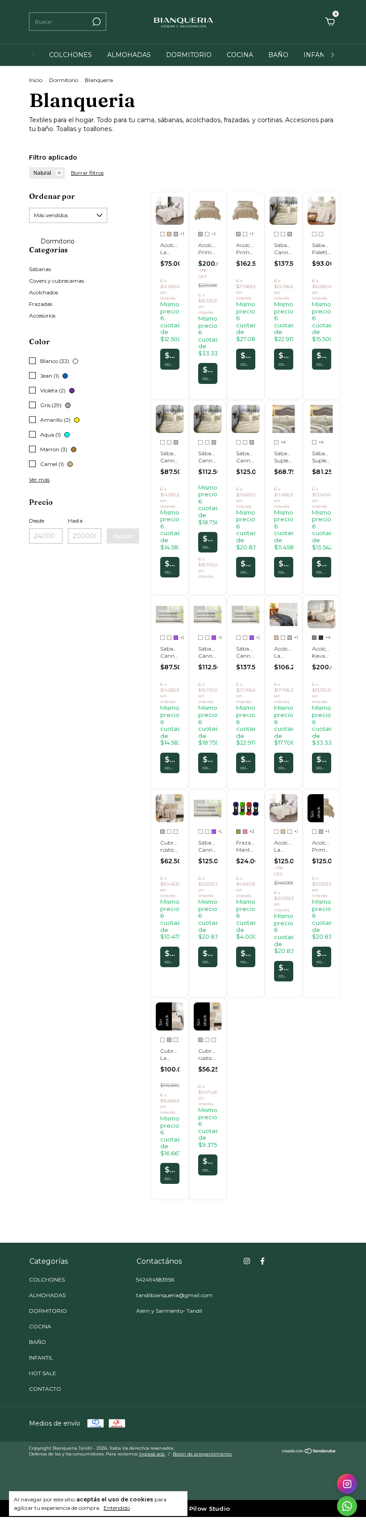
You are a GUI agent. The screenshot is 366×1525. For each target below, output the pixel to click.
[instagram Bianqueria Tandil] (246, 1261)
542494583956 (155, 1279)
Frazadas (40, 304)
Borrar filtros (87, 172)
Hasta (75, 520)
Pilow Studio (209, 1508)
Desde (36, 520)
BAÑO (278, 55)
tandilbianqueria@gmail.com (174, 1295)
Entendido (117, 1507)
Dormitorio (63, 80)
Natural (42, 173)
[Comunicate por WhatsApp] (347, 1506)
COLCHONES (70, 55)
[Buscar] (95, 22)
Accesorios (42, 315)
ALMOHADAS (129, 55)
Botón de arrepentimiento (202, 1454)
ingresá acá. (152, 1454)
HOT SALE (42, 1373)
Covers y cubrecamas (56, 280)
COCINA (240, 55)
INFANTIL (319, 55)
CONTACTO (45, 1388)
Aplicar (123, 536)
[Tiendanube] (309, 1452)
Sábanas (40, 269)
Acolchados (43, 292)
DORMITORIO (189, 55)
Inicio (35, 80)
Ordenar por (52, 196)
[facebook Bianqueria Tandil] (262, 1261)
